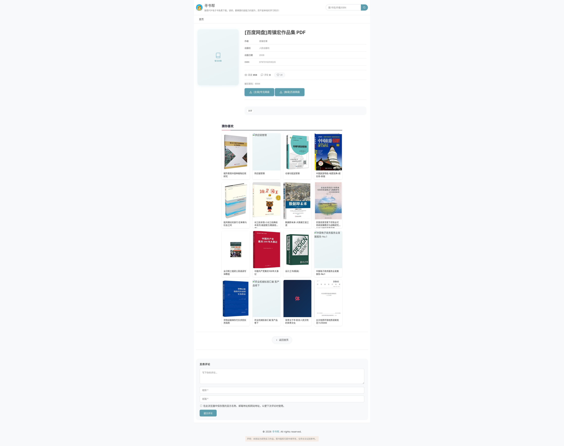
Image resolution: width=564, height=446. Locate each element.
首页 (201, 19)
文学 (250, 111)
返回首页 (283, 339)
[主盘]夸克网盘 (262, 92)
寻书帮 (209, 6)
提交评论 (208, 413)
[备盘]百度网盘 (292, 92)
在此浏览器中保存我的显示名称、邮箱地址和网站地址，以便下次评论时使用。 (244, 405)
